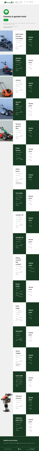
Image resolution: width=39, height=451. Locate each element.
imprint (28, 449)
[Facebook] (18, 449)
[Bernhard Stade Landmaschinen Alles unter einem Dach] (9, 2)
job (24, 1)
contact (16, 3)
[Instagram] (20, 449)
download (31, 1)
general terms (32, 449)
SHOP (27, 1)
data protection (32, 448)
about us (16, 1)
